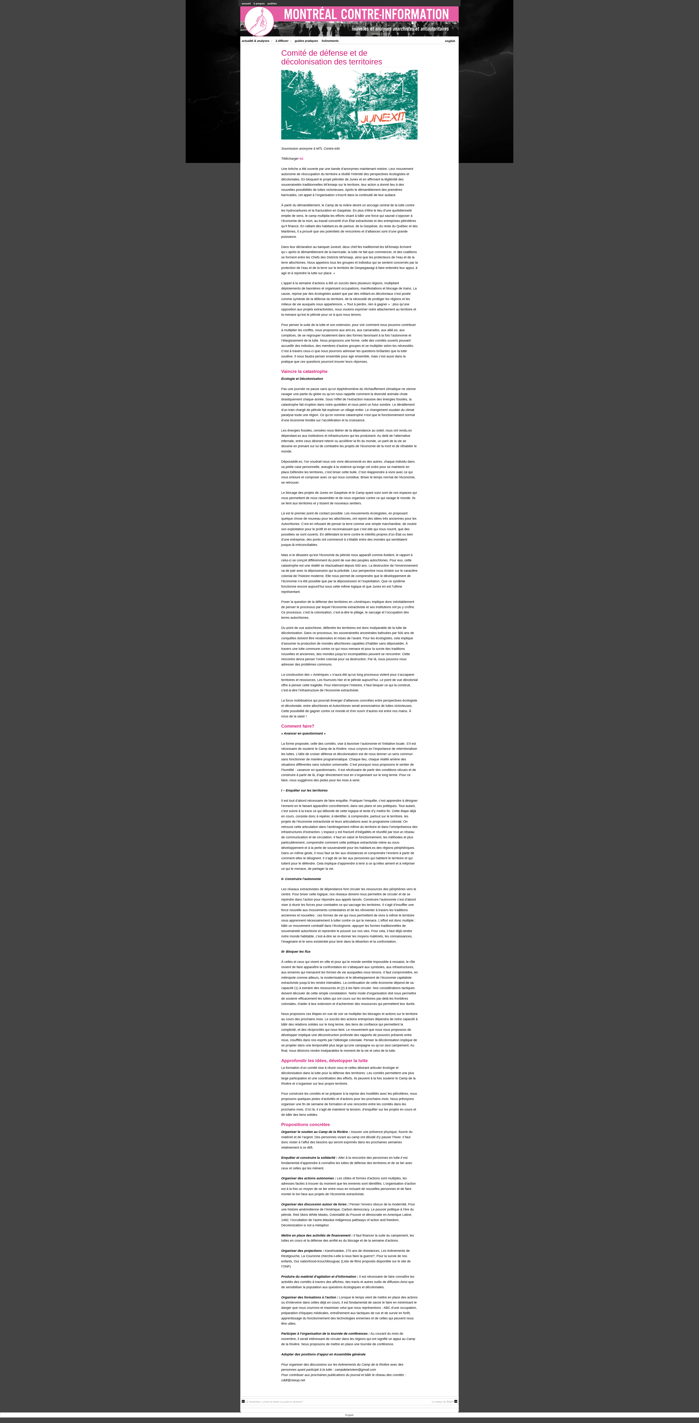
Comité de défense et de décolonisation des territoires (331, 57)
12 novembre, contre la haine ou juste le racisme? (274, 1401)
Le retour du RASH (443, 1401)
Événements (330, 40)
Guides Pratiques (306, 40)
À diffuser (282, 40)
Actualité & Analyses (255, 40)
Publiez (272, 3)
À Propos (259, 3)
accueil (246, 3)
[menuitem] (450, 41)
